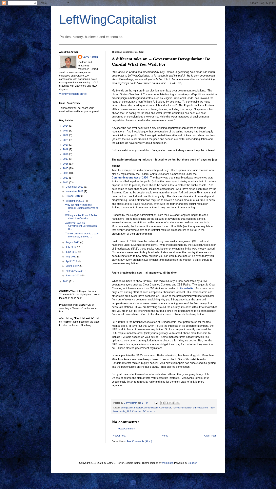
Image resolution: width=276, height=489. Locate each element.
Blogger (192, 463)
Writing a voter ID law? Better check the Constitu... (81, 217)
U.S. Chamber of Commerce (141, 411)
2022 (66, 135)
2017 (66, 158)
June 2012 (72, 252)
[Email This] (162, 403)
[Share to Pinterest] (178, 403)
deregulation (127, 407)
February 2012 (74, 270)
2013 (66, 177)
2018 (66, 154)
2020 (66, 144)
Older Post (210, 435)
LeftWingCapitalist (107, 19)
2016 (66, 163)
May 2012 (71, 256)
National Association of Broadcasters (191, 407)
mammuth (167, 463)
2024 (66, 125)
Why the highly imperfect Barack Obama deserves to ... (81, 208)
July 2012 (71, 247)
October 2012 (73, 196)
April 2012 (72, 261)
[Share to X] (170, 403)
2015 (66, 168)
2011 (66, 281)
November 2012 (75, 191)
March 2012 (72, 266)
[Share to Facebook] (174, 403)
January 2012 (73, 275)
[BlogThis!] (166, 403)
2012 (66, 182)
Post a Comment (126, 428)
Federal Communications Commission (152, 407)
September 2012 (75, 200)
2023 (66, 130)
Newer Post (119, 435)
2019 (66, 149)
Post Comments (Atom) (139, 441)
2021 (66, 140)
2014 (66, 173)
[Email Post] (155, 403)
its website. (187, 288)
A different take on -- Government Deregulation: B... (81, 226)
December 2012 (75, 186)
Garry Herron (90, 57)
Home (165, 435)
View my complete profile (73, 93)
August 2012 (73, 242)
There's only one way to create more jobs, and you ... (82, 235)
